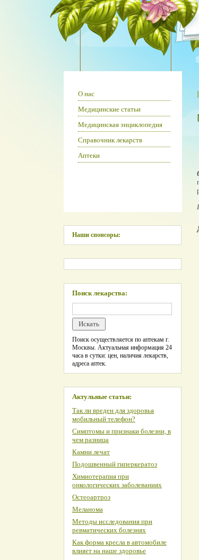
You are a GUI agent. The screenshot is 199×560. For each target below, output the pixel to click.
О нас (86, 94)
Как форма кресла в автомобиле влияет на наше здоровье (119, 546)
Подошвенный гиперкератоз (114, 464)
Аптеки (89, 155)
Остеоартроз (91, 497)
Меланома (87, 509)
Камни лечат (91, 452)
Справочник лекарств (110, 140)
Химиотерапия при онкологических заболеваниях (117, 480)
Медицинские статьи (109, 109)
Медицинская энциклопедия (120, 125)
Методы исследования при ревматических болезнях (112, 525)
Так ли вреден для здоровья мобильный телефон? (113, 414)
